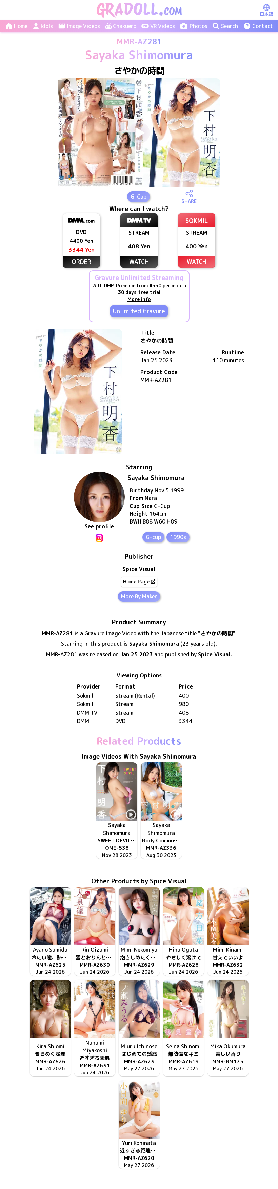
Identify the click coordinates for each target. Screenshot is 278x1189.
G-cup (153, 537)
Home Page (136, 581)
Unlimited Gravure (139, 311)
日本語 (266, 14)
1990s (178, 537)
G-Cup (138, 196)
